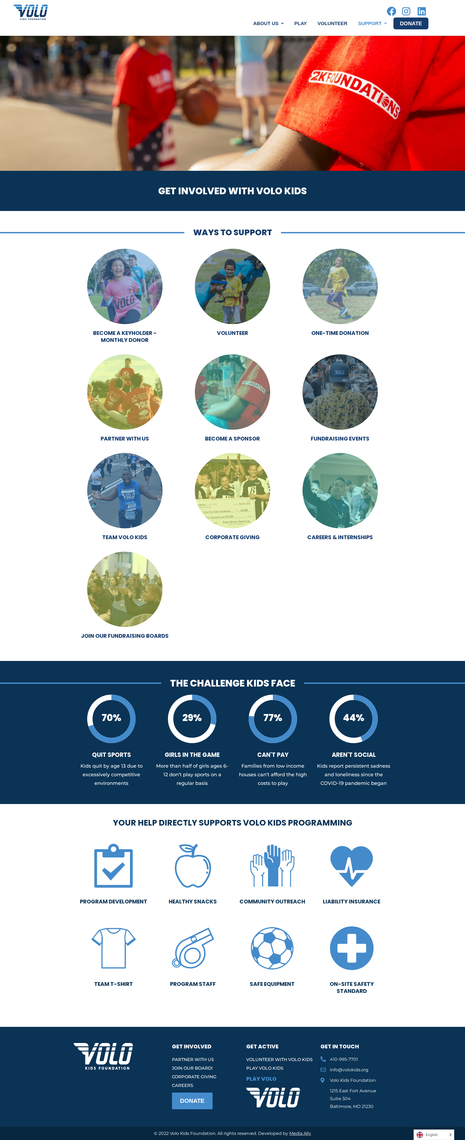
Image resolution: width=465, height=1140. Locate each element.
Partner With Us (193, 1059)
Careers (182, 1085)
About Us (266, 23)
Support (370, 23)
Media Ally (300, 1133)
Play (300, 23)
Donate (411, 23)
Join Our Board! (192, 1068)
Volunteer (332, 23)
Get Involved (192, 1046)
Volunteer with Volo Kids (279, 1059)
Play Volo (261, 1079)
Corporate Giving (194, 1076)
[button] (268, 23)
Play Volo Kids (264, 1068)
